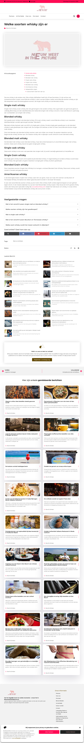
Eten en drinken (11, 28)
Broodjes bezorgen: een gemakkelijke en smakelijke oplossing (21, 661)
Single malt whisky (31, 73)
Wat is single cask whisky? (42, 214)
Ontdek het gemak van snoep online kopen (57, 466)
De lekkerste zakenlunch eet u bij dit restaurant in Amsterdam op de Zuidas (59, 629)
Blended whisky (30, 75)
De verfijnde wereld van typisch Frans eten (57, 499)
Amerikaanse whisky (31, 87)
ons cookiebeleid (16, 738)
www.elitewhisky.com (39, 187)
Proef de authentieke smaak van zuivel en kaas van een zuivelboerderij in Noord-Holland (60, 564)
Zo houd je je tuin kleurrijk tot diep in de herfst (25, 281)
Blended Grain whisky (32, 84)
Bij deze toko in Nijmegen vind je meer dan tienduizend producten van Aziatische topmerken (20, 629)
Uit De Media (20, 16)
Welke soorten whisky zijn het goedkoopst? (42, 209)
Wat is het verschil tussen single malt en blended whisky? (42, 204)
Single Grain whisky (31, 82)
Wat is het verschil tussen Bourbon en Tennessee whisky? (42, 220)
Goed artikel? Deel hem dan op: (36, 91)
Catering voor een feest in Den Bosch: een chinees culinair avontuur (21, 564)
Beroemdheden (60, 700)
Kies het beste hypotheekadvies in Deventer (63, 300)
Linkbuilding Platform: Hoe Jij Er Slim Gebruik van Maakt (61, 712)
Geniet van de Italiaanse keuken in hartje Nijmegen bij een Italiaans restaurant (21, 499)
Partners (11, 16)
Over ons (28, 16)
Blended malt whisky (32, 78)
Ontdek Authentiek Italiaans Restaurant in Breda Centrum (59, 532)
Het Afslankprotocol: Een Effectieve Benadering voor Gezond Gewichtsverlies (60, 661)
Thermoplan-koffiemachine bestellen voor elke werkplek (59, 434)
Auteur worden (59, 705)
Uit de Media (59, 703)
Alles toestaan (49, 732)
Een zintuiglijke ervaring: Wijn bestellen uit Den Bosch (58, 597)
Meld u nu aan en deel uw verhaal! (42, 351)
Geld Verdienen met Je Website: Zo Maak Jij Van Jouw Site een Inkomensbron (62, 719)
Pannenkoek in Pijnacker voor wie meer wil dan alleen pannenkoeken (59, 402)
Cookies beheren (70, 732)
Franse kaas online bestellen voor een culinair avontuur (19, 597)
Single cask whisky (31, 80)
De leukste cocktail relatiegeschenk (16, 466)
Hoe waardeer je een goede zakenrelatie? (24, 271)
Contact (43, 16)
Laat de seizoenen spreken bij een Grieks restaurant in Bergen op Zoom (21, 434)
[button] (80, 727)
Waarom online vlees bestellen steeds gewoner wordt (20, 402)
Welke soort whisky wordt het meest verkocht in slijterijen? (42, 225)
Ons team (36, 16)
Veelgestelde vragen (31, 89)
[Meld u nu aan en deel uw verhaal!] (42, 346)
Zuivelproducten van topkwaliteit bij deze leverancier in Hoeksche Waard (21, 532)
